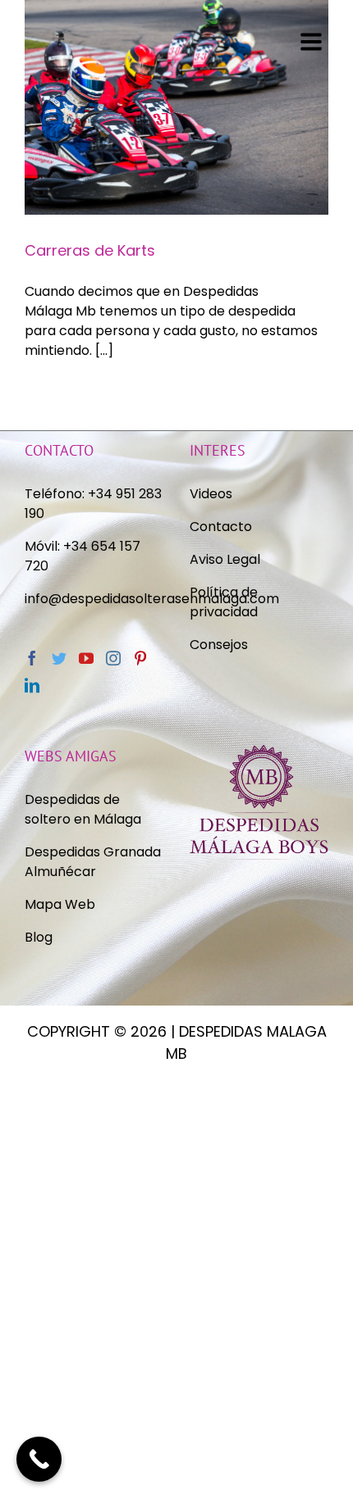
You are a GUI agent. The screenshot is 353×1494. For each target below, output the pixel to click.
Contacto (221, 526)
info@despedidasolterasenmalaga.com (152, 598)
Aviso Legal (225, 559)
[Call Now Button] (39, 1459)
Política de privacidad (225, 602)
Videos (211, 493)
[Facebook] (32, 658)
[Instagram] (113, 658)
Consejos (219, 644)
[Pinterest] (140, 658)
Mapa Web (60, 904)
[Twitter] (59, 658)
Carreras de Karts (90, 250)
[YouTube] (86, 658)
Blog (39, 937)
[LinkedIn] (32, 685)
